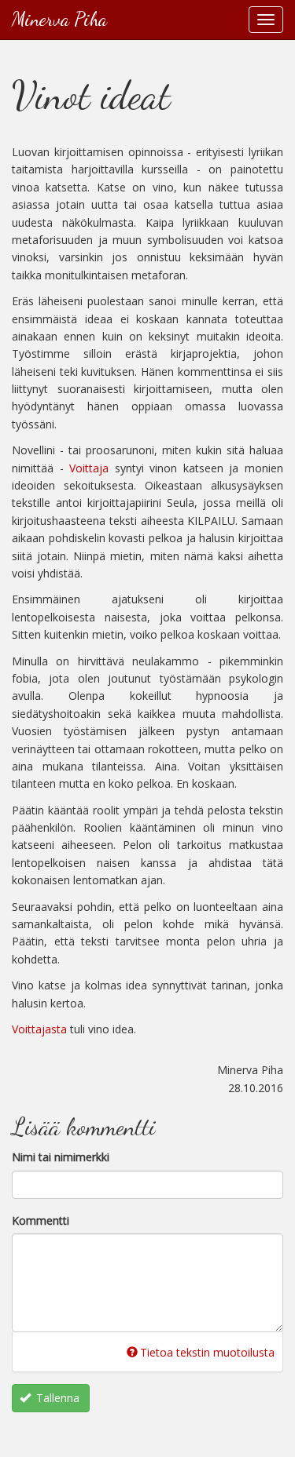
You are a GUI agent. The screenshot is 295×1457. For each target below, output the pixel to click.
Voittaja (89, 468)
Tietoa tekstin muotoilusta (207, 1352)
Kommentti (40, 1219)
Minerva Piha (59, 19)
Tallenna (56, 1397)
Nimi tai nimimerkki (60, 1156)
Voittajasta (39, 1029)
